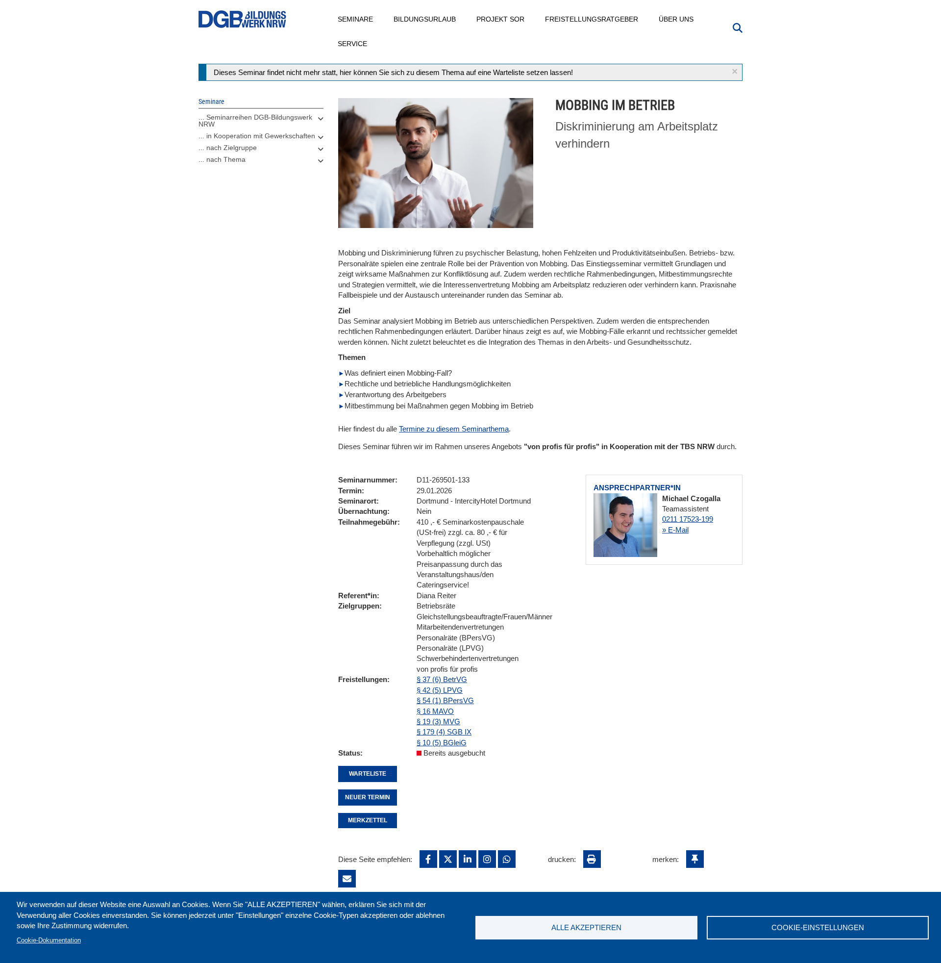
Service (353, 44)
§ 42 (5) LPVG (440, 690)
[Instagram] (487, 859)
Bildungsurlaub (425, 19)
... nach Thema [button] (222, 159)
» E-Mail (675, 530)
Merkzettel (367, 820)
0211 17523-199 (687, 519)
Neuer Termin (367, 797)
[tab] (260, 123)
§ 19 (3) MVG (438, 721)
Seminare (355, 19)
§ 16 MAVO (435, 711)
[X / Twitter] (448, 859)
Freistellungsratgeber (592, 19)
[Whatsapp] (507, 859)
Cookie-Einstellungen (817, 927)
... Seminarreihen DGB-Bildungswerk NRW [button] (255, 120)
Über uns (676, 19)
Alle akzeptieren (586, 927)
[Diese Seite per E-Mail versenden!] (347, 878)
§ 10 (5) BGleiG (442, 742)
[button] (735, 71)
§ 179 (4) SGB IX (444, 732)
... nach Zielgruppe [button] (227, 147)
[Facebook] (428, 859)
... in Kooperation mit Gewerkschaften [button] (256, 135)
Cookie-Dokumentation (49, 940)
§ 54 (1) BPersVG (445, 700)
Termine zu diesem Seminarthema (454, 429)
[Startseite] (242, 19)
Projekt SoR (501, 19)
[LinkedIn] (467, 859)
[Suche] (738, 27)
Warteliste (367, 773)
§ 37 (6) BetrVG (442, 679)
